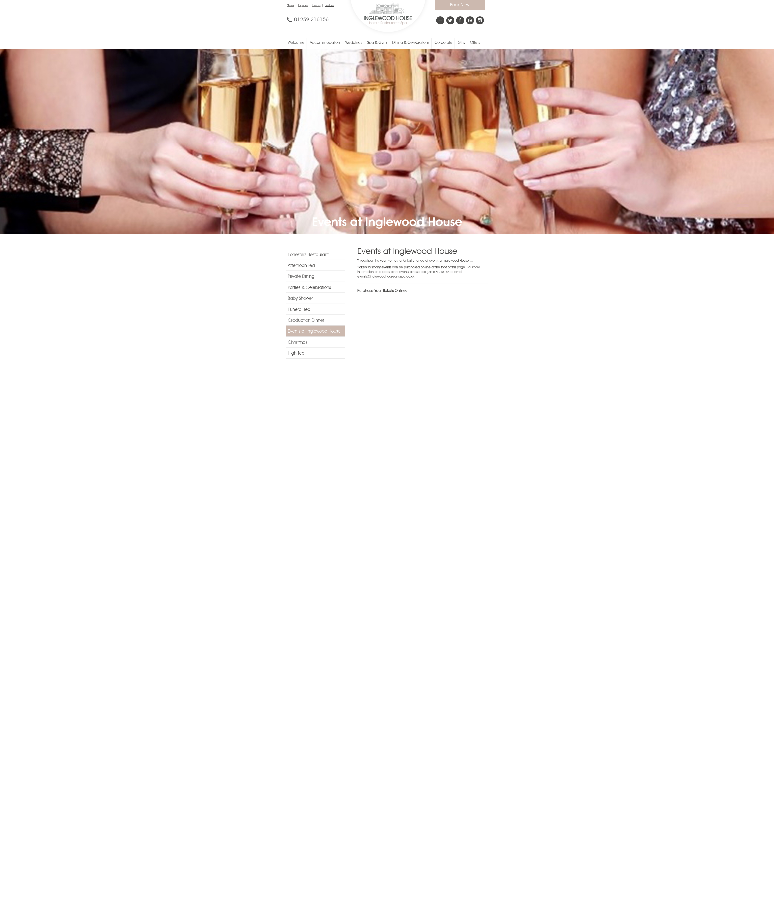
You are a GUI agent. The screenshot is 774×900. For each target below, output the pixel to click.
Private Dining (301, 276)
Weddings (353, 43)
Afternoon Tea (301, 265)
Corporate (444, 43)
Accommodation (325, 43)
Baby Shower (300, 298)
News (290, 5)
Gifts (461, 43)
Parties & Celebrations (309, 287)
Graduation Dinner (306, 320)
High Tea (296, 353)
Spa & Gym (377, 43)
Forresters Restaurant (308, 255)
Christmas (297, 342)
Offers (475, 43)
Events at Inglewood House (314, 331)
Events (316, 5)
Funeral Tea (299, 309)
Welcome (296, 43)
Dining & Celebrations (410, 43)
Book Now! (460, 5)
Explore (303, 5)
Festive (329, 5)
